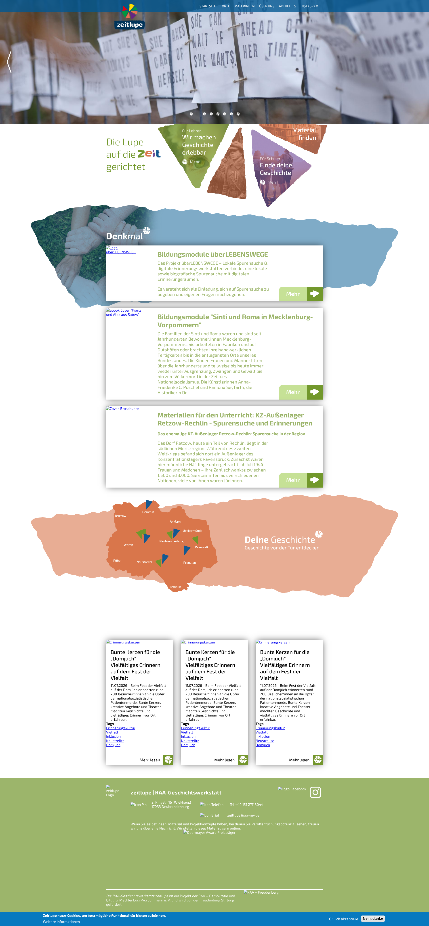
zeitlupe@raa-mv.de (243, 815)
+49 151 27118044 (249, 804)
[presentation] (9, 62)
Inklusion (113, 736)
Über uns (266, 6)
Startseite (208, 6)
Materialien (244, 6)
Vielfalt (112, 732)
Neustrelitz (115, 740)
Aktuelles (287, 6)
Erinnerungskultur (120, 728)
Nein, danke (373, 918)
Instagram (309, 6)
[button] (191, 114)
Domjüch (113, 745)
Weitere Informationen (61, 921)
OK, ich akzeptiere (343, 919)
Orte (226, 6)
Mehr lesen (150, 759)
